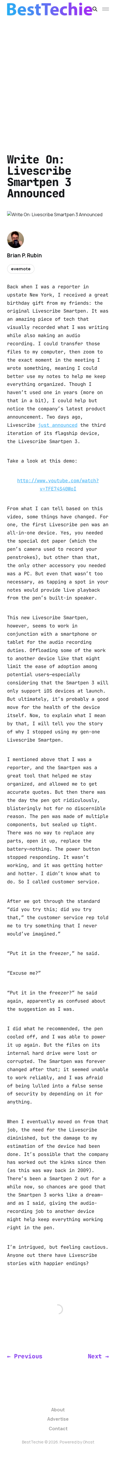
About (58, 1410)
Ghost (88, 1442)
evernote (21, 269)
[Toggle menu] (105, 9)
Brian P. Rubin (24, 255)
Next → (98, 1356)
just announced (57, 425)
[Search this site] (95, 9)
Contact (58, 1428)
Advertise (58, 1419)
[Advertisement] (58, 79)
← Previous (25, 1356)
